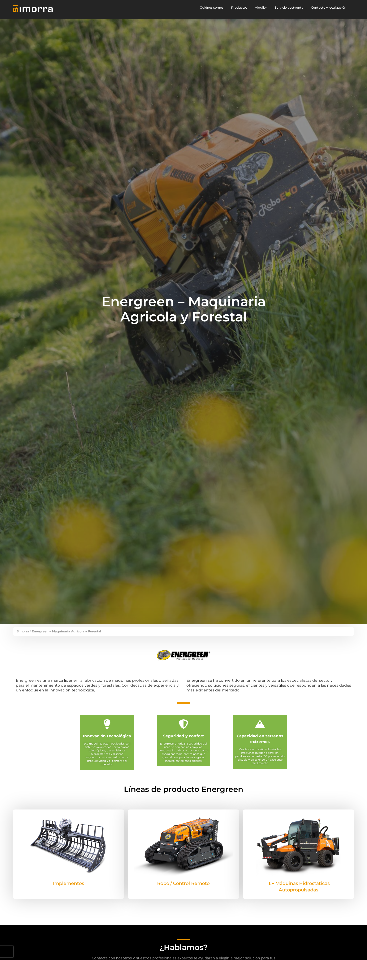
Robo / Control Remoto (183, 883)
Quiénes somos (211, 7)
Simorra (23, 631)
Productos (239, 7)
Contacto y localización (328, 7)
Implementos (68, 883)
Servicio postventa (289, 7)
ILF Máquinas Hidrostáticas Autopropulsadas (298, 887)
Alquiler (261, 7)
